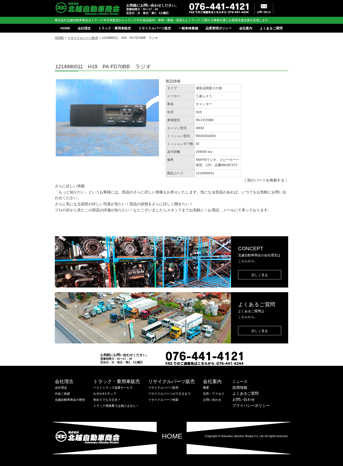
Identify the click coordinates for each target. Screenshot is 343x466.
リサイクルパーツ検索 (163, 399)
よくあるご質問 (271, 28)
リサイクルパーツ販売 (154, 28)
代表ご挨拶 (62, 393)
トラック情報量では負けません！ (116, 406)
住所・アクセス (213, 393)
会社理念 (84, 28)
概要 (206, 387)
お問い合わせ (264, 12)
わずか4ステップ (104, 393)
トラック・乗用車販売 (114, 28)
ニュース (239, 382)
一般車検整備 (188, 28)
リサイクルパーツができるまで (169, 393)
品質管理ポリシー (219, 28)
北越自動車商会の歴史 (70, 399)
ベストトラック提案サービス (113, 387)
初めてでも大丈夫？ (107, 399)
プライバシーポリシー (251, 406)
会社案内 (245, 28)
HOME (65, 28)
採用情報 (239, 388)
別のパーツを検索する (265, 180)
